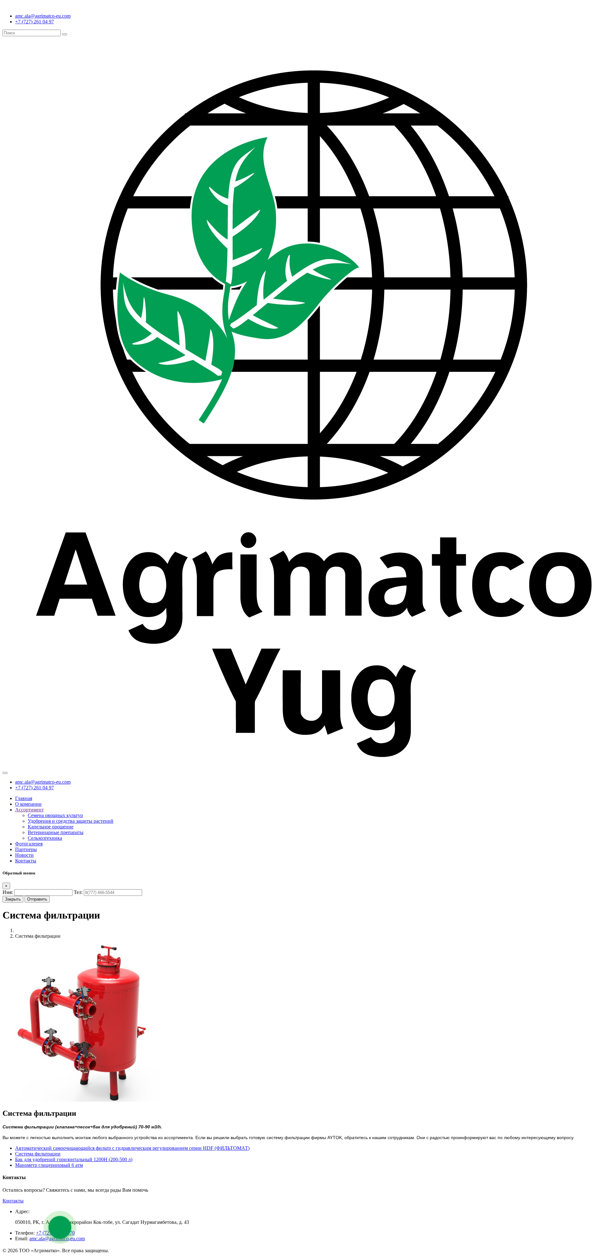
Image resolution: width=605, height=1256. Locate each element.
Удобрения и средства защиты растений (70, 821)
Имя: (8, 892)
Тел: (78, 892)
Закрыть (13, 899)
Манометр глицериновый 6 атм (49, 1165)
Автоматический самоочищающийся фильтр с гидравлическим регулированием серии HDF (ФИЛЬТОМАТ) (132, 1148)
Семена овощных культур (55, 815)
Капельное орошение (50, 826)
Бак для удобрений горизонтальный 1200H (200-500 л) (73, 1159)
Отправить (37, 899)
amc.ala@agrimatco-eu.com (43, 16)
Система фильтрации (37, 1153)
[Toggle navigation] (5, 773)
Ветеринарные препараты (56, 832)
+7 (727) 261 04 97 (34, 21)
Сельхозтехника (45, 838)
